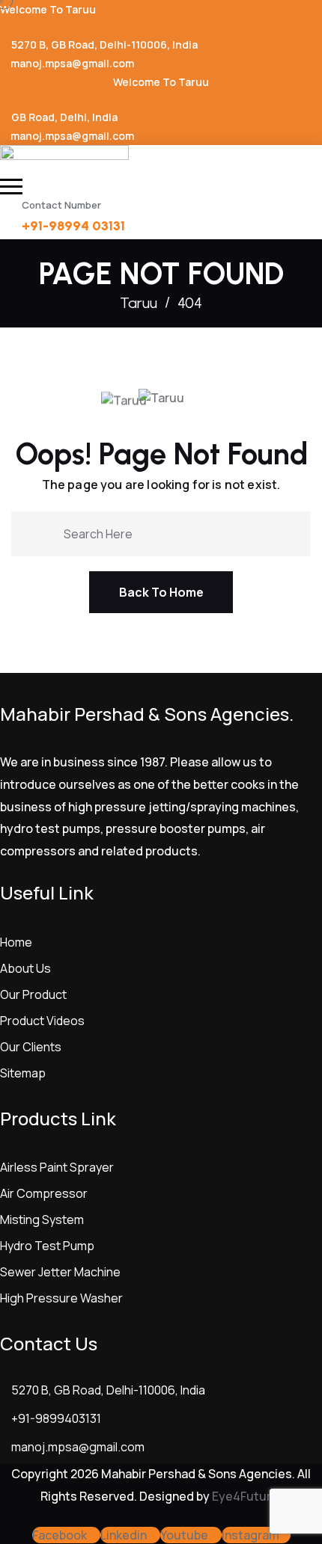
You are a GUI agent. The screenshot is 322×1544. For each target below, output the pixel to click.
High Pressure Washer (61, 1298)
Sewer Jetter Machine (60, 1272)
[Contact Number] (7, 210)
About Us (25, 968)
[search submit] (46, 532)
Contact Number (61, 205)
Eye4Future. (247, 1496)
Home (16, 942)
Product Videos (42, 1020)
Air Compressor (44, 1193)
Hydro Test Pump (47, 1245)
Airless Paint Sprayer (57, 1167)
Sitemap (23, 1073)
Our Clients (30, 1047)
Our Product (33, 994)
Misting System (42, 1219)
